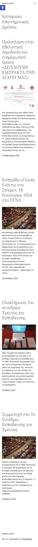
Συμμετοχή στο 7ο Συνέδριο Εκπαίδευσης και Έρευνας (18, 422)
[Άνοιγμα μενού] (35, 3)
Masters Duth (8, 3)
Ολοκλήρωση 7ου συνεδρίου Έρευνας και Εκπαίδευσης (18, 310)
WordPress (27, 539)
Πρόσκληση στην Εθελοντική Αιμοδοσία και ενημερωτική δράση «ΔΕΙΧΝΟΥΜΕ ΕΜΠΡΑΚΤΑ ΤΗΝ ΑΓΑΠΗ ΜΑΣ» (18, 59)
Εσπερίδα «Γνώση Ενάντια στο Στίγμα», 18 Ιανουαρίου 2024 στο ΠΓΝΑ (18, 190)
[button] (2, 7)
